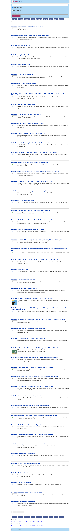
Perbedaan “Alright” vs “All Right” (21, 482)
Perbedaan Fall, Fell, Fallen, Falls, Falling (23, 104)
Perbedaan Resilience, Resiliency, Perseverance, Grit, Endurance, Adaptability (34, 376)
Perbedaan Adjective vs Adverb (20, 45)
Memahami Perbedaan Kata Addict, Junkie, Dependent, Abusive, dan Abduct (34, 415)
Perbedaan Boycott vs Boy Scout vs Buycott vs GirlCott (28, 396)
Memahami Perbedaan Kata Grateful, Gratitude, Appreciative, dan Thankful (33, 220)
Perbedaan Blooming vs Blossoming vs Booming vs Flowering (30, 405)
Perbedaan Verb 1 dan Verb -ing (20, 64)
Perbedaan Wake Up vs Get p (20, 269)
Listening (14, 19)
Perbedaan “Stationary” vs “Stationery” (23, 501)
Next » (22, 512)
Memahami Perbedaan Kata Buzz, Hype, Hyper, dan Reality (29, 425)
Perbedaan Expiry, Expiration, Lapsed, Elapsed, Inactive (28, 133)
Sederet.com (14, 529)
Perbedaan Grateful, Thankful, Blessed (22, 473)
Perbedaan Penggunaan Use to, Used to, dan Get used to (28, 338)
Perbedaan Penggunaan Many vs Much (23, 279)
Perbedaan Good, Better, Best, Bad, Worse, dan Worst (27, 26)
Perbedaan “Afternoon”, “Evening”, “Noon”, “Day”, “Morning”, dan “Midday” (34, 152)
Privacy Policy (25, 529)
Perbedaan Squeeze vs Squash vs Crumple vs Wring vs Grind (30, 35)
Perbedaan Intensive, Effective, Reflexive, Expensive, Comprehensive (32, 434)
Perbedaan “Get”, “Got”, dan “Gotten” (22, 200)
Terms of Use (30, 529)
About (21, 529)
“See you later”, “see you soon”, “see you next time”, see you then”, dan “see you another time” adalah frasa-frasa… (42, 311)
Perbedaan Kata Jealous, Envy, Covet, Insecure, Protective (29, 328)
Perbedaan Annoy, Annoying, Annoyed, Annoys (25, 463)
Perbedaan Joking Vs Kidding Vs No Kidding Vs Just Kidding (29, 162)
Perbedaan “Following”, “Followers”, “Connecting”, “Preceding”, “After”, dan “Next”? (37, 239)
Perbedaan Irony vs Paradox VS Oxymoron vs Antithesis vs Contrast (32, 367)
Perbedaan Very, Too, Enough (20, 55)
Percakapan (39, 19)
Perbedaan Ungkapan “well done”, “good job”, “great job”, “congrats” (32, 298)
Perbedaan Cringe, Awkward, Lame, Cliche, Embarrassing (28, 444)
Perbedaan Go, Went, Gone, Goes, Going (23, 83)
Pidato (32, 19)
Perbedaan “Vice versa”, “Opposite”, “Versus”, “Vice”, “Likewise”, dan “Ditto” (35, 172)
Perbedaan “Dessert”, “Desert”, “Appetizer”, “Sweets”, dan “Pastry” (32, 191)
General (61, 19)
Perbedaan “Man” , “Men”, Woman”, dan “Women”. (26, 114)
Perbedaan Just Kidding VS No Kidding (23, 453)
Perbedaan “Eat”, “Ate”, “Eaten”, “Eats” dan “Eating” (27, 123)
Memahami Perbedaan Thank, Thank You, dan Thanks (27, 492)
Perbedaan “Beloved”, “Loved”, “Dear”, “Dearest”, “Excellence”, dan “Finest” (34, 260)
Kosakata (27, 19)
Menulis (45, 19)
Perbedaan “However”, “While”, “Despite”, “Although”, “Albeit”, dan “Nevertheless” (36, 348)
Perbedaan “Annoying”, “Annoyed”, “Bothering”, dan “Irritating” (30, 210)
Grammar (20, 19)
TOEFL (55, 19)
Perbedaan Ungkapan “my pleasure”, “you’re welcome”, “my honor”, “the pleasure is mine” (39, 319)
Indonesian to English (18, 10)
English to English (17, 13)
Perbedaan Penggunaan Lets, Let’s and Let (24, 288)
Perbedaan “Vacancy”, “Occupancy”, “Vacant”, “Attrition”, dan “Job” (32, 181)
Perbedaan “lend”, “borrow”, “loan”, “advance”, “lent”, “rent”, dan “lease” (33, 143)
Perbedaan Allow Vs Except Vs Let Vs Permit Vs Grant (27, 229)
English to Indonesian (18, 7)
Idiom (50, 19)
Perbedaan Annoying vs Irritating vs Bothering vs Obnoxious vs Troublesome (34, 357)
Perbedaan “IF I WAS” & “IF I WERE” (22, 74)
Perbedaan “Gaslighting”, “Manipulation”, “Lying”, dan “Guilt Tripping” (32, 386)
